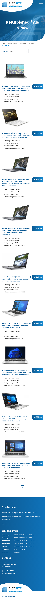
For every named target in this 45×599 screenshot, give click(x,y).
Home (4, 43)
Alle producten (12, 43)
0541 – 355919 (9, 571)
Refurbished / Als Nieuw (27, 43)
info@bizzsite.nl (10, 574)
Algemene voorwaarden (8, 596)
